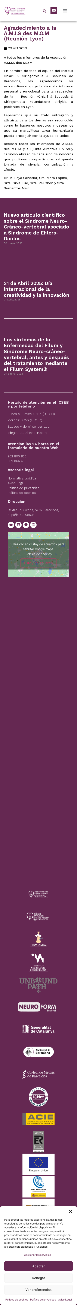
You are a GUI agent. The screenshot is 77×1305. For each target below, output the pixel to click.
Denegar (38, 1278)
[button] (70, 1211)
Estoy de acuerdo (38, 563)
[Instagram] (33, 525)
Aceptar (38, 1266)
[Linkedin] (18, 525)
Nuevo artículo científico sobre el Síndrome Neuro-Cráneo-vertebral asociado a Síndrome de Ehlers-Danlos (36, 227)
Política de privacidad (43, 1299)
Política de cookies (16, 1299)
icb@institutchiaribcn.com (27, 433)
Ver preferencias (38, 1290)
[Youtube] (11, 525)
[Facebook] (26, 525)
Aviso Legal (65, 1299)
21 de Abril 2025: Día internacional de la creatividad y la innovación (36, 289)
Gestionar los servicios (37, 1254)
